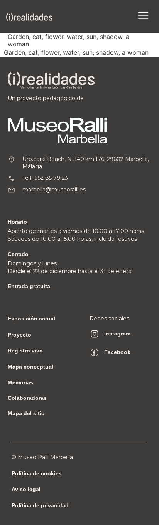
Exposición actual (31, 318)
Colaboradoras (27, 398)
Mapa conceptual (30, 367)
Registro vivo (25, 350)
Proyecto (19, 335)
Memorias (20, 382)
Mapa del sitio (26, 413)
